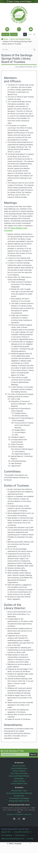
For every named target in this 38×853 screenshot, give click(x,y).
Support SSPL (6, 832)
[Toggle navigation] (32, 34)
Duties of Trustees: (16, 485)
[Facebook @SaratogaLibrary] (14, 819)
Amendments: (13, 725)
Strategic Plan (19, 796)
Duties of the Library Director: (15, 606)
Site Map (30, 838)
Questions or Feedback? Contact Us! (19, 814)
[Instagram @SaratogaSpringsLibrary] (19, 819)
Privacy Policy (20, 835)
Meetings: (10, 202)
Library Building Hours (19, 768)
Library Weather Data (19, 783)
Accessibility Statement (22, 832)
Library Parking (19, 781)
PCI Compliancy (6, 835)
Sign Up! (33, 754)
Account (5, 34)
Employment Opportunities (19, 801)
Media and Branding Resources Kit (12, 838)
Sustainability (19, 778)
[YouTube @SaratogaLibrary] (23, 819)
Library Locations (19, 771)
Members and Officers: (12, 79)
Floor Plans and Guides (19, 773)
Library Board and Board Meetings (19, 793)
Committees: (12, 471)
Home (5, 39)
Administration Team (19, 791)
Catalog (13, 34)
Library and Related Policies (20, 39)
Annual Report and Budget (19, 798)
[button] (25, 34)
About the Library (19, 766)
